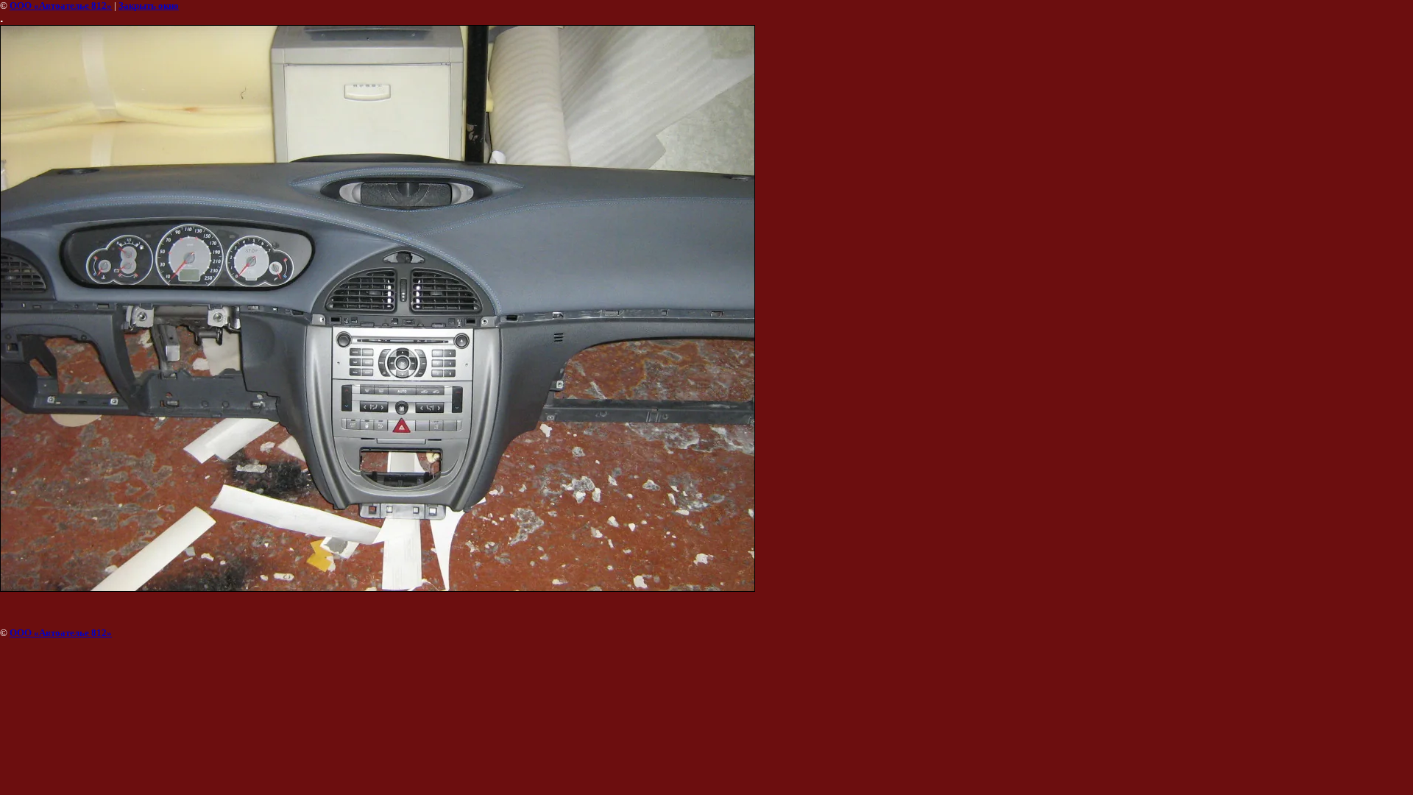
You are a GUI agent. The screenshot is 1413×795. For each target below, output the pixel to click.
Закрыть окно (148, 5)
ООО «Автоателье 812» (61, 5)
